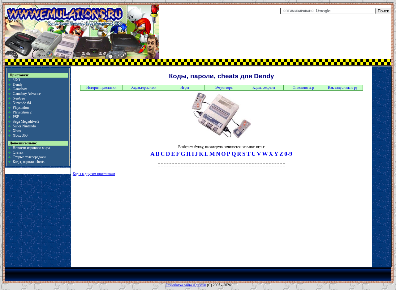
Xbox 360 (20, 135)
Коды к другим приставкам (94, 174)
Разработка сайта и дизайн (186, 285)
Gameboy (20, 89)
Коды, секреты (263, 87)
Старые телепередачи (29, 157)
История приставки (101, 87)
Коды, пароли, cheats (29, 162)
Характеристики (143, 87)
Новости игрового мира (31, 148)
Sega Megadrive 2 (26, 121)
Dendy (18, 84)
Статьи (18, 152)
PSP (16, 117)
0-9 (288, 154)
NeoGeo (19, 98)
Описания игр (303, 87)
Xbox (17, 131)
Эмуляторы (224, 87)
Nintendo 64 (22, 103)
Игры (184, 87)
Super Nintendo (24, 126)
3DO (16, 80)
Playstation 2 (22, 112)
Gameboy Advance (27, 94)
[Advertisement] (147, 220)
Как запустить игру (343, 87)
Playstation (21, 107)
